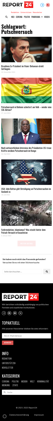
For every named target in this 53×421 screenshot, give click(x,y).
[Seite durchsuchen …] (22, 271)
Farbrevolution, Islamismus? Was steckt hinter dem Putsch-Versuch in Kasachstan (23, 231)
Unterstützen (26, 12)
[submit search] (46, 271)
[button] (6, 17)
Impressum (39, 414)
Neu (12, 16)
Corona (19, 16)
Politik (27, 16)
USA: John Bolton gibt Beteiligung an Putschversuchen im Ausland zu (26, 190)
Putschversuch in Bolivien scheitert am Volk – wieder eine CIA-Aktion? (26, 108)
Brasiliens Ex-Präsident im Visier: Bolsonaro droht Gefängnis (22, 67)
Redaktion (15, 12)
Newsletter (37, 12)
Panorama (35, 16)
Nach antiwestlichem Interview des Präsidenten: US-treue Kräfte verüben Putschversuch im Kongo (26, 149)
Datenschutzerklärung (19, 414)
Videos (47, 16)
